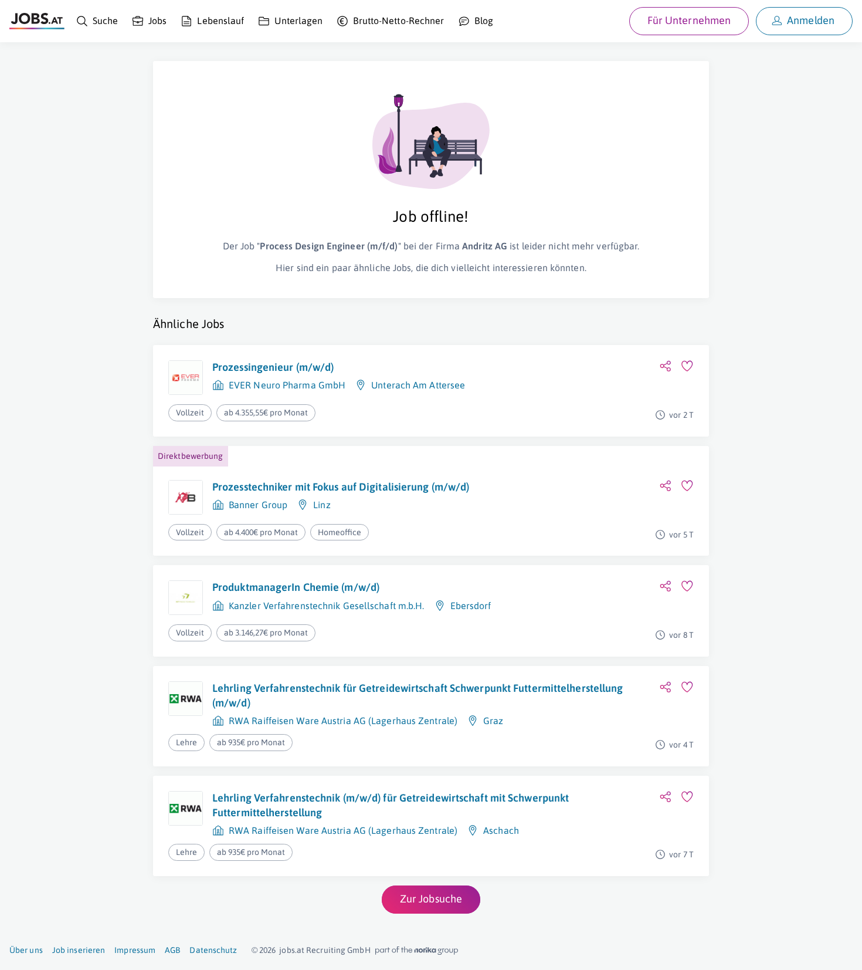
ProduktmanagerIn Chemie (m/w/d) (295, 587)
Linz (321, 504)
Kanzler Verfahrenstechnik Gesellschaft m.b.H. (327, 605)
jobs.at (291, 950)
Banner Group (258, 504)
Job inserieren (78, 950)
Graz (493, 720)
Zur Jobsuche (431, 899)
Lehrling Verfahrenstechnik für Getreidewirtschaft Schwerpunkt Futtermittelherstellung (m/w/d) (417, 695)
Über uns (26, 950)
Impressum (134, 950)
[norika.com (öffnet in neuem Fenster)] (416, 951)
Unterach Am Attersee (418, 385)
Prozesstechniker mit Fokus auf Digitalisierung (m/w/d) (340, 487)
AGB (172, 950)
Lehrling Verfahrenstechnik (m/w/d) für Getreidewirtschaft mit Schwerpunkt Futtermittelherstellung (390, 805)
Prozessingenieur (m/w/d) (273, 367)
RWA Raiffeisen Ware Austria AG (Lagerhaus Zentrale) (343, 720)
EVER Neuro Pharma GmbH (287, 385)
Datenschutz (213, 950)
